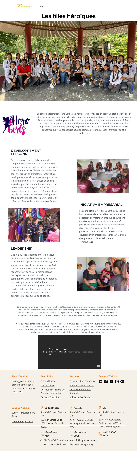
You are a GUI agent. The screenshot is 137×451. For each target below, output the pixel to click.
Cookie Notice (47, 385)
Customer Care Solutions (82, 381)
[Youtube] (122, 381)
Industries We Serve (80, 397)
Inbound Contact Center (82, 385)
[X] (111, 381)
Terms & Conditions (51, 397)
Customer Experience (22, 421)
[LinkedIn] (100, 381)
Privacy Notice (48, 381)
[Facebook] (106, 381)
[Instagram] (117, 381)
